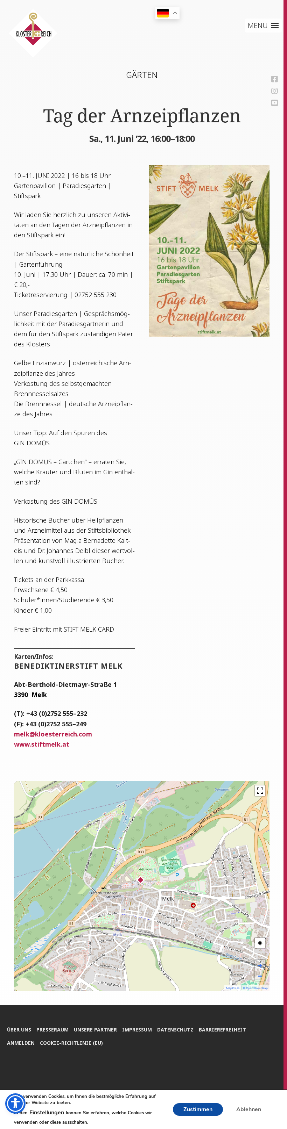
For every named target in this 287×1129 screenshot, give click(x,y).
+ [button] (260, 965)
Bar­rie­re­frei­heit (222, 1029)
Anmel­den (21, 1043)
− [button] (260, 975)
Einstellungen (46, 1112)
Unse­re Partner (95, 1029)
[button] (258, 26)
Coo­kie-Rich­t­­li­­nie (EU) (71, 1043)
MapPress (232, 988)
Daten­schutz (175, 1029)
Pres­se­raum (52, 1029)
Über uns (19, 1029)
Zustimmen (197, 1109)
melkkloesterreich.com (53, 734)
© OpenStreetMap (255, 988)
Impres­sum (137, 1029)
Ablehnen (248, 1109)
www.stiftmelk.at (41, 744)
